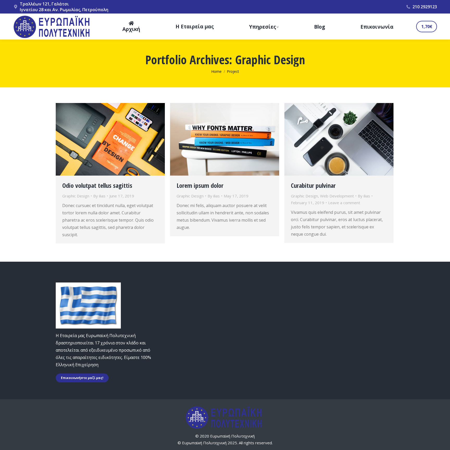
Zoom (103, 139)
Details (117, 139)
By (99, 195)
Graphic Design (75, 195)
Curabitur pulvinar (313, 185)
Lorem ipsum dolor (200, 185)
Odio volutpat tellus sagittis (97, 185)
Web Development (337, 195)
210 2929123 (425, 7)
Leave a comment (344, 202)
